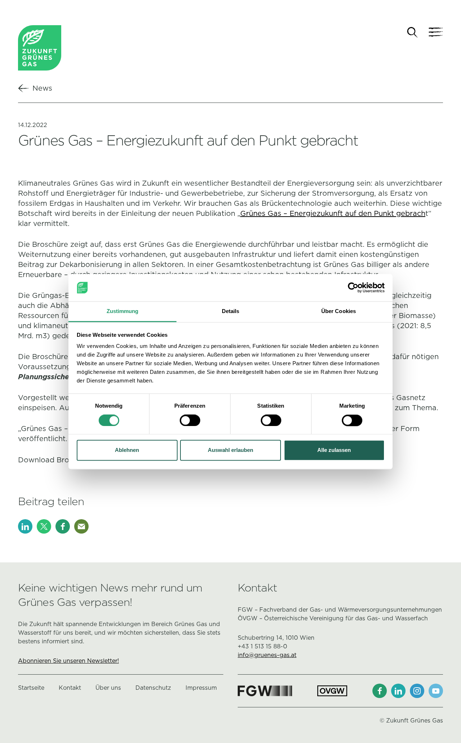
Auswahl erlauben (230, 450)
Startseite (31, 687)
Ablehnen (127, 450)
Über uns (108, 687)
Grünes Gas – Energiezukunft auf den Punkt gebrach (332, 213)
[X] (44, 526)
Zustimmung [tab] (123, 311)
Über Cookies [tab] (338, 311)
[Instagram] (417, 691)
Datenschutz (153, 687)
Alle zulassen (334, 450)
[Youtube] (436, 691)
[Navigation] (436, 32)
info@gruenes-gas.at (267, 655)
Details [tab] (231, 311)
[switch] (190, 420)
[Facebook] (62, 526)
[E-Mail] (81, 526)
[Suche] (412, 32)
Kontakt (70, 687)
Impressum (201, 687)
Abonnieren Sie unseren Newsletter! (68, 660)
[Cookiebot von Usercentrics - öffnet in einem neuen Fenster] (353, 287)
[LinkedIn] (25, 526)
